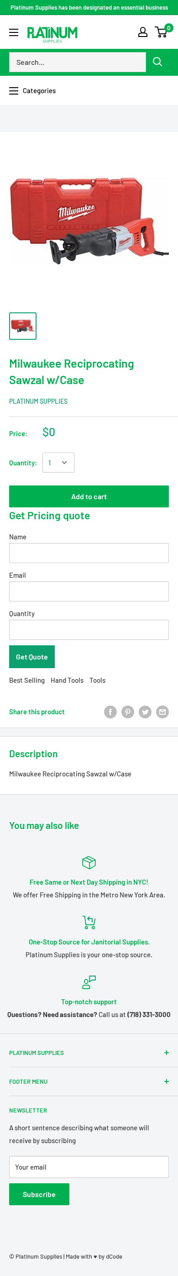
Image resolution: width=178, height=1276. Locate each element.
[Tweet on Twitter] (145, 711)
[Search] (157, 62)
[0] (161, 31)
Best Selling (27, 680)
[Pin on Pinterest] (127, 711)
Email (17, 575)
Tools (97, 680)
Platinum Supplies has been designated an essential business (89, 7)
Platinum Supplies (38, 401)
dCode (114, 1256)
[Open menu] (13, 32)
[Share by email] (162, 711)
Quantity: (23, 463)
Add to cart (89, 496)
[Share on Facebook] (110, 711)
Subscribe (39, 1194)
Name (17, 537)
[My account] (142, 32)
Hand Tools (67, 680)
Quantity (22, 613)
